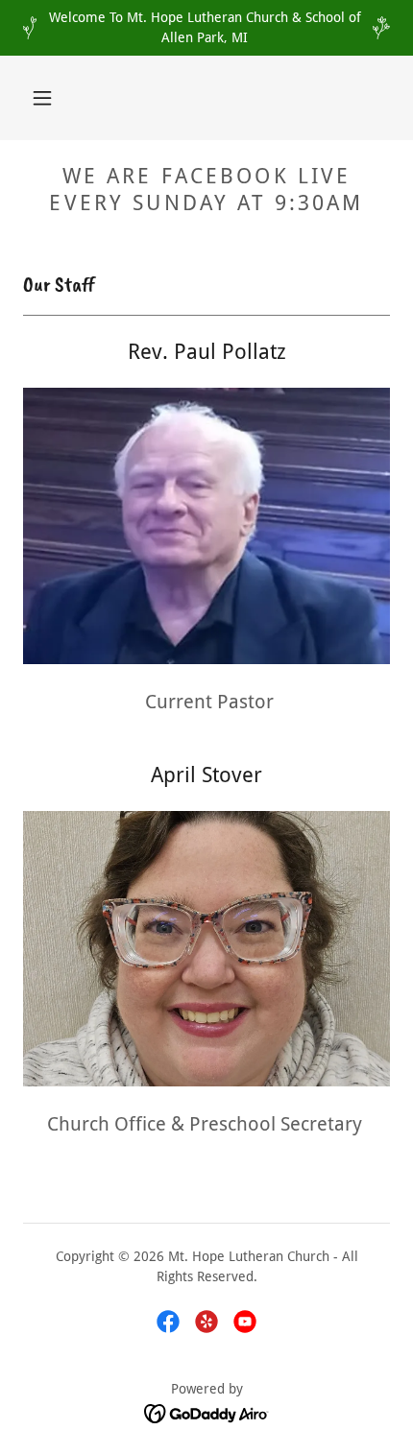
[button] (42, 98)
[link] (168, 1321)
